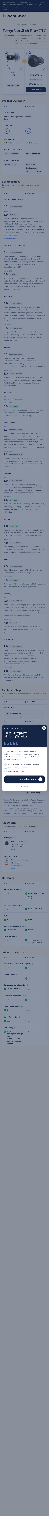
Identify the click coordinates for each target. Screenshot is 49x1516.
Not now (24, 786)
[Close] (44, 728)
